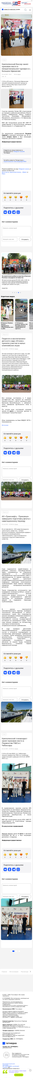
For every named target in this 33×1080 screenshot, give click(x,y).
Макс (3, 174)
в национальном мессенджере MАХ (15, 160)
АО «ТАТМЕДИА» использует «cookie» (11, 1066)
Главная (4, 972)
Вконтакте (5, 172)
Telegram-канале (19, 151)
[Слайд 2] (14, 292)
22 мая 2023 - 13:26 (6, 524)
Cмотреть (18, 1075)
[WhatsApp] (18, 212)
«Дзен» (24, 172)
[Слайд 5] (20, 292)
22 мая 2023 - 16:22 (6, 74)
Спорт (4, 60)
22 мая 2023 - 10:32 (6, 748)
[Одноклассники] (9, 212)
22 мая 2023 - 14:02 (6, 348)
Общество (5, 334)
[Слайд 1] (12, 292)
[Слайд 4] (18, 292)
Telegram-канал (24, 169)
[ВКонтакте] (5, 212)
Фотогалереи (13, 972)
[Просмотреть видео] (7, 310)
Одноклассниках (15, 172)
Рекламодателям (26, 972)
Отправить (25, 239)
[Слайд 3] (16, 292)
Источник (5, 425)
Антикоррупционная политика (9, 1064)
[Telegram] (14, 212)
